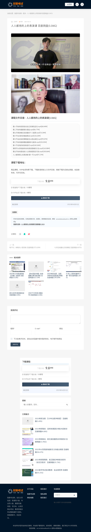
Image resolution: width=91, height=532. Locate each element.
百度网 (14, 212)
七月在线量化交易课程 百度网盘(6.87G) (68, 247)
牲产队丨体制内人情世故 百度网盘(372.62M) (24, 247)
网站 (61, 329)
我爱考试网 (18, 13)
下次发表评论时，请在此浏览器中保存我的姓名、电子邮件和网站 (38, 339)
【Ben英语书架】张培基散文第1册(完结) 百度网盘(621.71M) (35, 275)
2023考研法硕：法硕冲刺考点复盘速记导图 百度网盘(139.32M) (54, 275)
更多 (24, 13)
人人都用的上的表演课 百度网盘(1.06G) (33, 224)
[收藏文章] (20, 234)
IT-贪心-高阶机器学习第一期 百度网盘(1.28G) (73, 275)
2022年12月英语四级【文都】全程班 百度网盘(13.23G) (16, 275)
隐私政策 (44, 494)
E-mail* (37, 329)
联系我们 (44, 498)
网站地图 (30, 498)
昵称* (13, 329)
